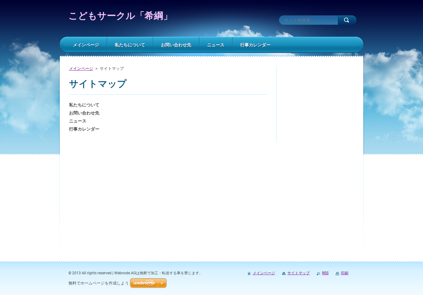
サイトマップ (298, 273)
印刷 (344, 273)
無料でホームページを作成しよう (98, 283)
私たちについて (84, 104)
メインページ (81, 68)
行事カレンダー (84, 128)
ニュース (77, 120)
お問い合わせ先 (84, 112)
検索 (347, 20)
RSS (325, 273)
